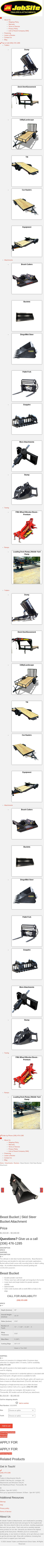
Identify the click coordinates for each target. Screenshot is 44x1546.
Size (1, 1410)
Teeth (2, 1415)
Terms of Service (5, 1511)
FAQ (1, 1505)
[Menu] (1, 18)
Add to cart (6, 1426)
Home (2, 1163)
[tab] (22, 1248)
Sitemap (3, 1502)
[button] (10, 43)
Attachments (9, 1163)
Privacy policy (4, 1508)
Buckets (16, 1163)
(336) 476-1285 (22, 1300)
